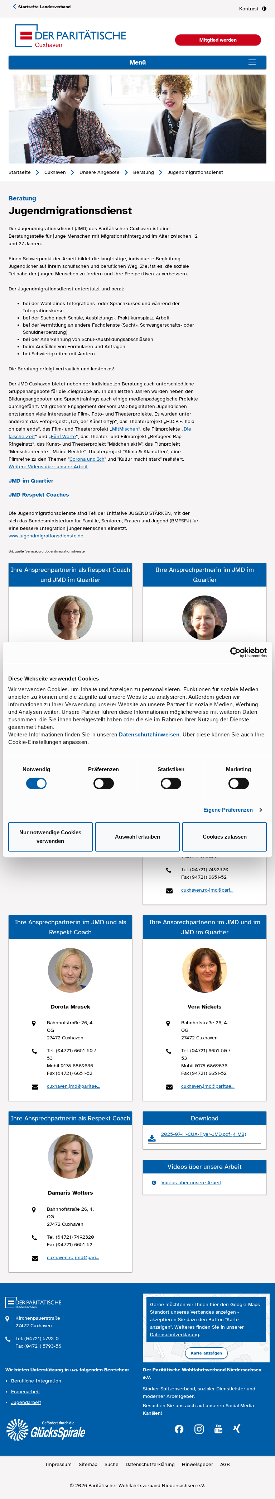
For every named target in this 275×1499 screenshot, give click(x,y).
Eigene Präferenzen (228, 810)
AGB (225, 1464)
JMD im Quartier (31, 480)
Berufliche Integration (36, 1381)
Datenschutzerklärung (174, 1335)
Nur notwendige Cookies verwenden (50, 836)
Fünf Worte (63, 436)
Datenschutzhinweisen (149, 734)
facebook (179, 1428)
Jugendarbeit (26, 1402)
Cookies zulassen (225, 837)
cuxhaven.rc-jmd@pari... (207, 890)
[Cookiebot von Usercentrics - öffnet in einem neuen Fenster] (235, 652)
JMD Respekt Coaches (39, 494)
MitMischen (125, 429)
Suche (112, 1464)
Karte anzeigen (206, 1353)
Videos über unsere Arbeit (191, 1183)
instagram (199, 1428)
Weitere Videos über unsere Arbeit (48, 467)
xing (236, 1429)
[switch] (103, 783)
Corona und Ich (87, 459)
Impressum (58, 1464)
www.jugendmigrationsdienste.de (46, 536)
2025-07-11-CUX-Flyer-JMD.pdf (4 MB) (203, 1134)
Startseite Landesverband (44, 6)
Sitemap (88, 1464)
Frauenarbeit (25, 1392)
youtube (218, 1429)
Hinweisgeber (197, 1464)
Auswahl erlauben (137, 837)
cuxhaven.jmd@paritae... (73, 1086)
